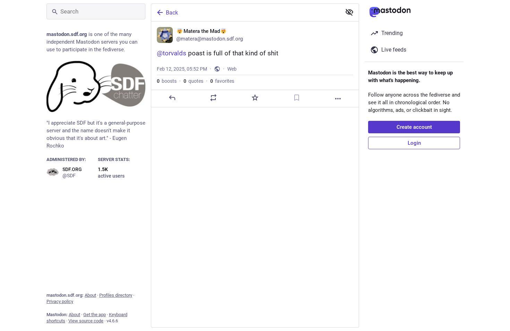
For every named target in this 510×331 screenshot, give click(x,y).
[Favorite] (255, 97)
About (90, 295)
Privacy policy (59, 301)
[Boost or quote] (213, 97)
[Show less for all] (349, 12)
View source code (85, 320)
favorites (222, 81)
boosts (167, 81)
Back (172, 12)
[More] (338, 99)
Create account (414, 127)
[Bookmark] (296, 97)
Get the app (94, 314)
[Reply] (172, 97)
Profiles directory (115, 295)
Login (414, 143)
